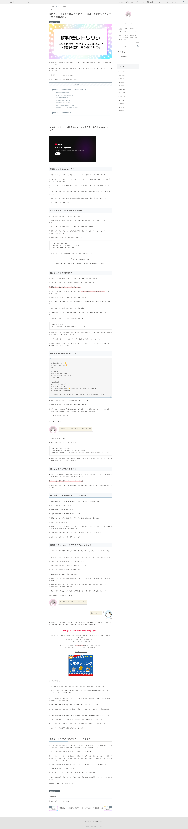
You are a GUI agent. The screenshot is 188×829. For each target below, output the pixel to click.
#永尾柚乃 (56, 382)
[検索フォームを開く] (183, 2)
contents (78, 84)
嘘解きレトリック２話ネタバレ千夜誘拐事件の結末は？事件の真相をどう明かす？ (81, 263)
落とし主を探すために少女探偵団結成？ (65, 95)
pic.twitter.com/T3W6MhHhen (61, 390)
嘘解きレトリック (55, 791)
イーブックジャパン (81, 652)
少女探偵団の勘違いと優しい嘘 (63, 100)
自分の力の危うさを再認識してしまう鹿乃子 (66, 105)
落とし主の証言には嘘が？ (62, 97)
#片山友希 (66, 375)
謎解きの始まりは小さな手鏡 (62, 92)
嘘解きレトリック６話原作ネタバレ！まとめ (65, 112)
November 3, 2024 (97, 394)
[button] (138, 46)
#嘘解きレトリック (76, 388)
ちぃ (128, 19)
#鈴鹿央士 (86, 388)
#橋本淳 (55, 371)
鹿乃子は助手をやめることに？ (63, 102)
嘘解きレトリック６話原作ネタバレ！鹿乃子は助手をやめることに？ (71, 89)
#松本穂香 (93, 388)
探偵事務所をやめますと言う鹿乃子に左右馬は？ (67, 107)
